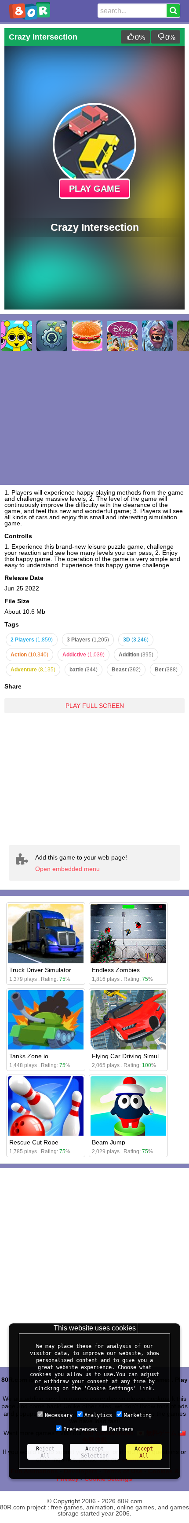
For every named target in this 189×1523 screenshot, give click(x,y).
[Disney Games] (122, 336)
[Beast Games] (157, 336)
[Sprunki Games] (16, 336)
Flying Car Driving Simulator (131, 1056)
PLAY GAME (94, 188)
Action (29, 655)
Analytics (98, 1415)
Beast (126, 670)
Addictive (83, 655)
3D (136, 640)
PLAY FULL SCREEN (94, 705)
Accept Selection (95, 1452)
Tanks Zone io (28, 1056)
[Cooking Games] (87, 336)
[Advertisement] (94, 772)
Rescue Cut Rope (33, 1142)
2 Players (32, 640)
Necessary (59, 1415)
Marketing (138, 1415)
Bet (166, 670)
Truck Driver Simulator (40, 969)
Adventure (33, 670)
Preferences (80, 1429)
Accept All (143, 1452)
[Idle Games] (51, 336)
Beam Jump (108, 1142)
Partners (121, 1429)
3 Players (88, 640)
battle (83, 670)
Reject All (45, 1452)
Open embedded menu (67, 868)
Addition (136, 655)
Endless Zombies (116, 969)
